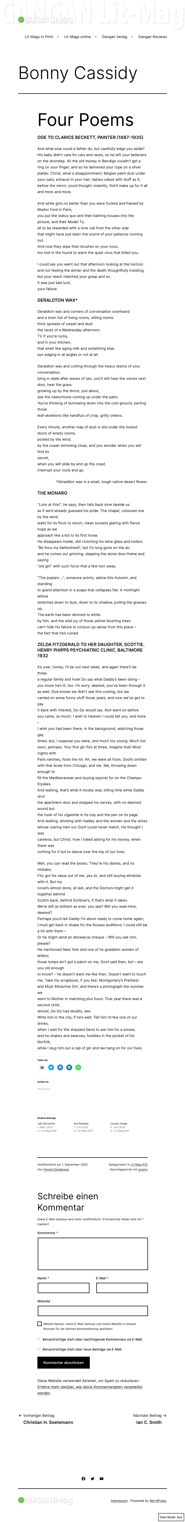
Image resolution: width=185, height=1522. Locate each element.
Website (43, 1301)
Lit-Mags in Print (39, 37)
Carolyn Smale (118, 1123)
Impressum (119, 1501)
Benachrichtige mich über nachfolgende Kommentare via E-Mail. (93, 1339)
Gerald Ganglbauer (56, 1169)
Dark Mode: (168, 1517)
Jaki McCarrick (46, 1123)
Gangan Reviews (152, 37)
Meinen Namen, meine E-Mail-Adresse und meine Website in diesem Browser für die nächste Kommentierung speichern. (90, 1326)
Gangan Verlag (114, 37)
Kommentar (47, 1233)
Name (43, 1278)
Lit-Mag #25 (139, 1164)
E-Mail (102, 1278)
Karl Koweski (81, 1123)
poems (143, 1169)
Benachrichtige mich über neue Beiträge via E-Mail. (82, 1349)
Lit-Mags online (77, 37)
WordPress (158, 1501)
